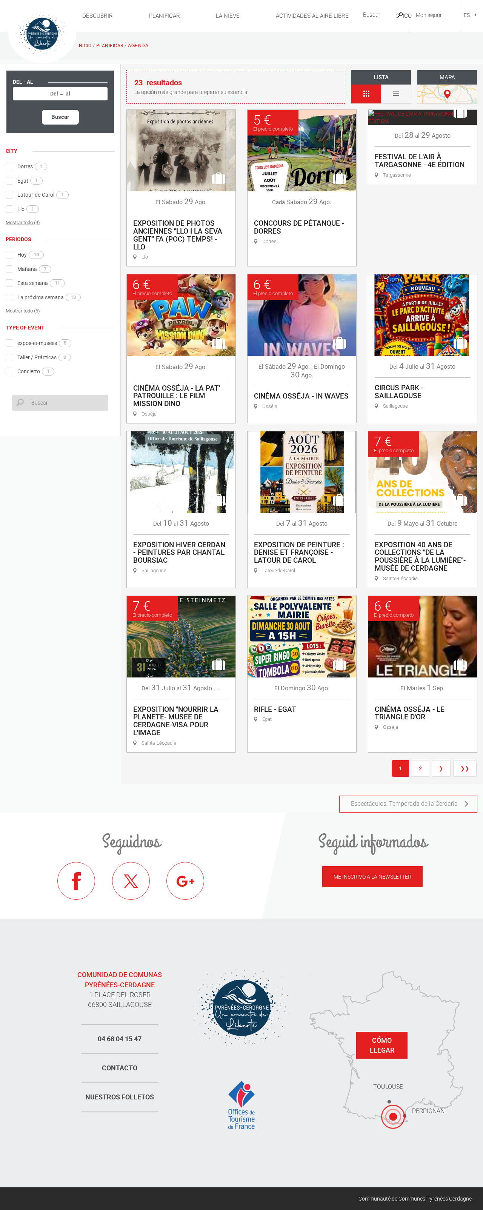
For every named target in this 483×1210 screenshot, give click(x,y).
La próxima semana (46, 297)
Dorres (29, 166)
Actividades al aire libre (312, 15)
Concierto (33, 371)
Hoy (28, 255)
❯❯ (464, 768)
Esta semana (38, 283)
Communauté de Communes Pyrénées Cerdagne (415, 1199)
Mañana (31, 269)
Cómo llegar (382, 1045)
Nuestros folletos (119, 1097)
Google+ (185, 881)
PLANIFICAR (164, 15)
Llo (25, 209)
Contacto (119, 1068)
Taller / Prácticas (41, 357)
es (467, 15)
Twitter (131, 881)
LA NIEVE (228, 15)
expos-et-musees (41, 343)
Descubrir (97, 15)
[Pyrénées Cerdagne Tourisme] (42, 33)
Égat (27, 180)
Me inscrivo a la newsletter (372, 877)
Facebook (76, 881)
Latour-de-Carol (40, 195)
